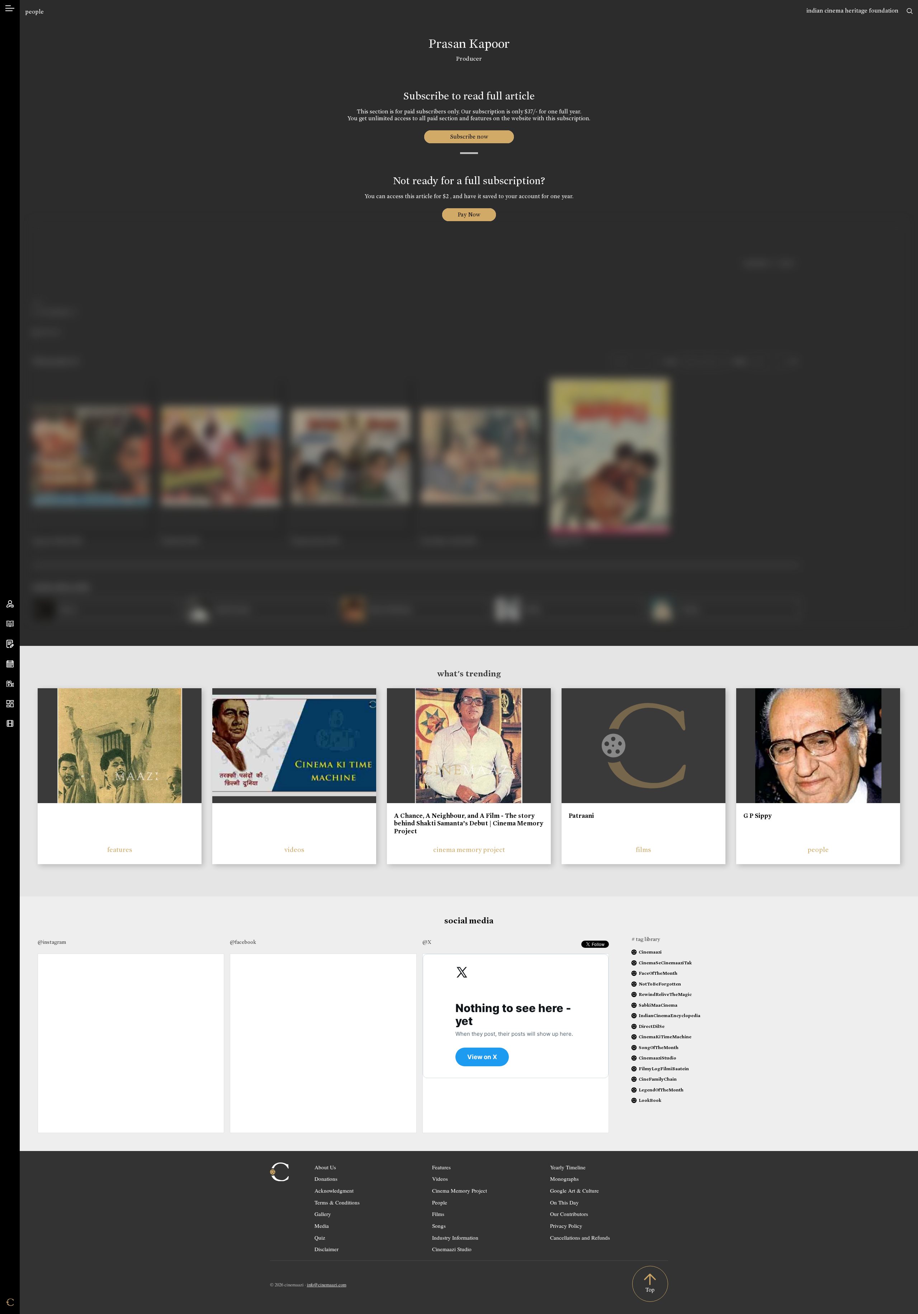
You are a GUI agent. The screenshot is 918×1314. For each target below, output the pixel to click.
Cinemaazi (650, 952)
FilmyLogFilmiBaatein (664, 1068)
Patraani (581, 816)
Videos (440, 1178)
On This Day (564, 1202)
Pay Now (469, 214)
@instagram (52, 942)
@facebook (243, 942)
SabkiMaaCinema (658, 1005)
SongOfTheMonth (658, 1047)
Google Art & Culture (574, 1190)
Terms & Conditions (337, 1202)
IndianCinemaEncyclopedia (669, 1015)
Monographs (564, 1178)
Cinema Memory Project (459, 1190)
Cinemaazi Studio (452, 1249)
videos (294, 849)
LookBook (650, 1100)
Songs (439, 1225)
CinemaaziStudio (657, 1058)
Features (441, 1167)
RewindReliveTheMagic (665, 994)
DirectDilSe (651, 1026)
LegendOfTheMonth (661, 1089)
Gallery (322, 1213)
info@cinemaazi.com (326, 1284)
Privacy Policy (566, 1225)
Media (321, 1225)
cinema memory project (469, 849)
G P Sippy (757, 816)
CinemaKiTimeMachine (665, 1036)
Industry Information (455, 1237)
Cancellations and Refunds (580, 1237)
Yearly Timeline (568, 1167)
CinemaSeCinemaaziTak (665, 962)
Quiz (319, 1237)
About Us (325, 1167)
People (439, 1202)
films (643, 849)
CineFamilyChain (658, 1079)
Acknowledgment (334, 1190)
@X (426, 942)
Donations (325, 1178)
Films (438, 1213)
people (34, 11)
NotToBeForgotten (660, 984)
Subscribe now (469, 136)
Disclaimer (326, 1249)
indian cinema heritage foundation (852, 10)
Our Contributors (569, 1213)
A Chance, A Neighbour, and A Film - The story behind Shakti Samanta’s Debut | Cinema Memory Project (468, 823)
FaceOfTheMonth (658, 973)
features (119, 849)
